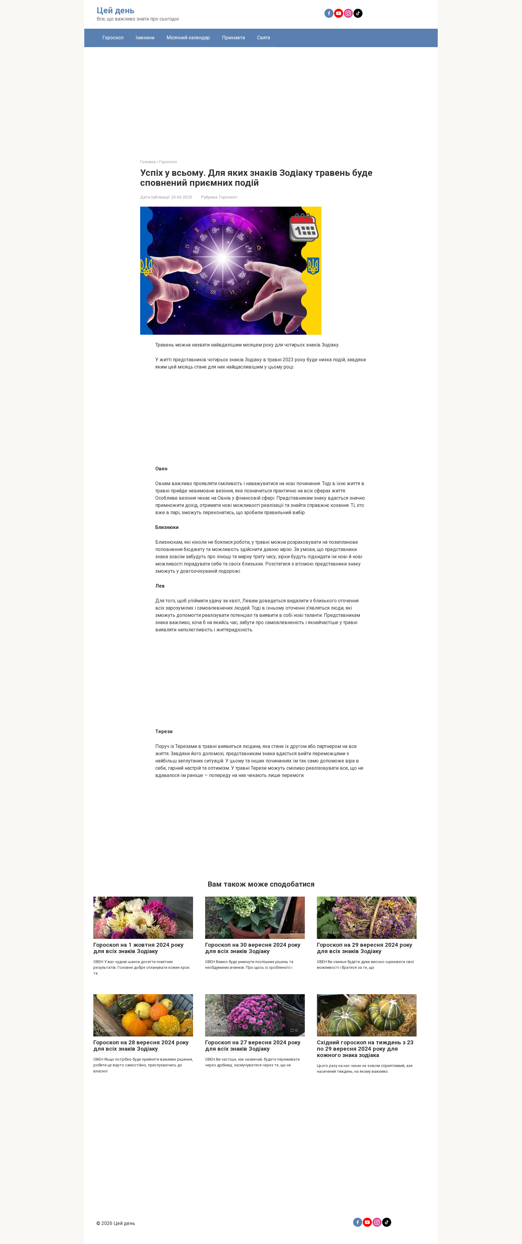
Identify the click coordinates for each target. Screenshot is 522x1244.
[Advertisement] (261, 98)
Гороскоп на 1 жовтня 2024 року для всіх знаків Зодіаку (138, 948)
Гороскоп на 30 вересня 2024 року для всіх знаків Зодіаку (253, 948)
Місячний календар (188, 37)
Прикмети (233, 37)
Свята (263, 37)
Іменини (145, 37)
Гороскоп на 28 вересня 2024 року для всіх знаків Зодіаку (141, 1045)
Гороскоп (113, 37)
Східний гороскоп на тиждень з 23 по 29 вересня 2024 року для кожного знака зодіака (365, 1049)
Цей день (115, 10)
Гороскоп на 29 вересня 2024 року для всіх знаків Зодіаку (364, 948)
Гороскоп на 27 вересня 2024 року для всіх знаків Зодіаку (253, 1045)
